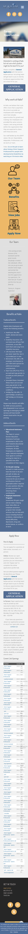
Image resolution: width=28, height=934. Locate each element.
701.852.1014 (7, 895)
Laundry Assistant (8, 679)
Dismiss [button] (16, 932)
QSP (5, 711)
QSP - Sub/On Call (8, 870)
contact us (13, 627)
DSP (5, 774)
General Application (14, 88)
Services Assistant (8, 733)
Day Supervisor (8, 763)
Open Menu (22, 7)
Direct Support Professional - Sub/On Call (9, 834)
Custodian (6, 813)
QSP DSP (6, 713)
